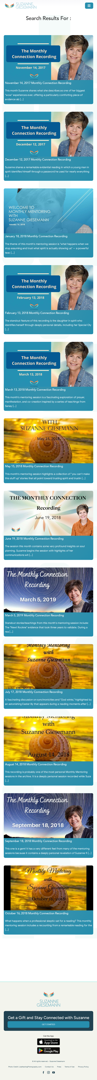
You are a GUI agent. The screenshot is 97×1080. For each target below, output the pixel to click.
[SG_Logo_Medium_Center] (48, 991)
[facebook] (43, 1072)
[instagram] (48, 1072)
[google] (48, 1048)
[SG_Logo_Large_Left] (20, 3)
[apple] (48, 1039)
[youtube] (53, 1072)
